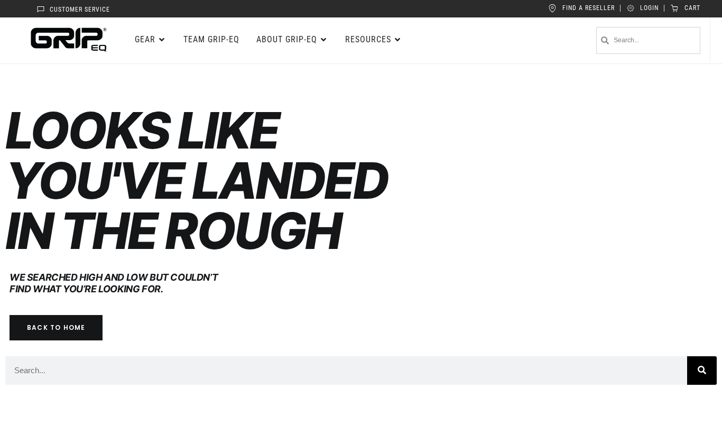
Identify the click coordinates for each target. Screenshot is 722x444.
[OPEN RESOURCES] (398, 39)
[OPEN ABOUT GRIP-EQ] (324, 39)
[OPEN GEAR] (162, 39)
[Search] (702, 370)
